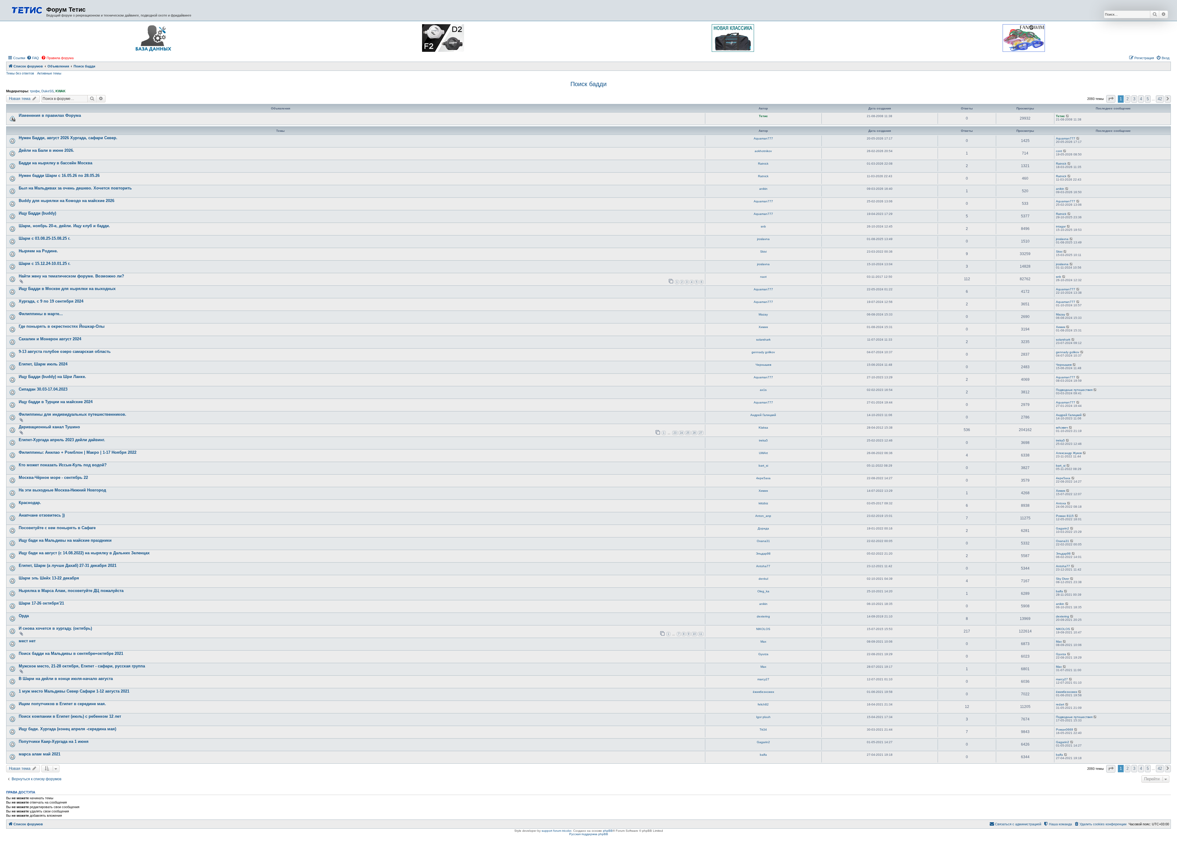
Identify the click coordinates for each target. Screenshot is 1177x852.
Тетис (763, 116)
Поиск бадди (588, 84)
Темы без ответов (20, 73)
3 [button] (1134, 99)
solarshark (763, 339)
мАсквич (1062, 427)
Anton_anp (763, 516)
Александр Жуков (1069, 453)
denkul (763, 578)
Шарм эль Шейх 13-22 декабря (49, 578)
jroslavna (763, 239)
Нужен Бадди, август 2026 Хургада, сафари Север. (68, 138)
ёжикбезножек (763, 691)
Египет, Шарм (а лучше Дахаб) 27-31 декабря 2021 (67, 565)
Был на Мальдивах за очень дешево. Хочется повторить (75, 188)
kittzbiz (763, 503)
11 (700, 634)
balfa (1059, 591)
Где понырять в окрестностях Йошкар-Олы (62, 326)
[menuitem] (33, 58)
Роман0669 (1064, 729)
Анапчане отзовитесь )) (42, 515)
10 (694, 634)
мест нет (27, 641)
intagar (1061, 226)
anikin (763, 188)
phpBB (608, 830)
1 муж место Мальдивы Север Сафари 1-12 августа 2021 (74, 691)
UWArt (763, 453)
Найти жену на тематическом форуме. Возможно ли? (71, 276)
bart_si (763, 465)
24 (681, 432)
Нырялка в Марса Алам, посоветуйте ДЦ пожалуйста (71, 590)
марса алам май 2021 (39, 754)
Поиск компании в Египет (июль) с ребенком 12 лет (70, 716)
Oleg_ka (763, 591)
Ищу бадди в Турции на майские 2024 (56, 401)
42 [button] (1160, 99)
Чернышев (763, 364)
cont (1059, 151)
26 (694, 432)
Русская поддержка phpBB (588, 834)
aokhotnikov (763, 151)
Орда (24, 615)
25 (687, 432)
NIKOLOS (763, 629)
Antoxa (1061, 503)
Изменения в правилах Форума (50, 115)
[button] (1110, 99)
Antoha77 (763, 566)
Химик (763, 327)
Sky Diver (1062, 578)
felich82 (763, 704)
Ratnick (763, 163)
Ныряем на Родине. (38, 251)
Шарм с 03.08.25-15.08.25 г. (44, 238)
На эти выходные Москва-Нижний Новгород (62, 490)
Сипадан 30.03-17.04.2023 (43, 389)
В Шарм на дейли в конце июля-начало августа (66, 678)
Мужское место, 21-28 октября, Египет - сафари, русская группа (82, 666)
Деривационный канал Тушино (49, 427)
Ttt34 (763, 729)
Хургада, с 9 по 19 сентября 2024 (51, 301)
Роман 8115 (1065, 516)
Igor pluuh (763, 717)
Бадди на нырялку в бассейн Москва (55, 163)
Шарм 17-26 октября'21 (41, 603)
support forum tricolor (556, 830)
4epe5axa (763, 478)
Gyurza (763, 654)
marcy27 (763, 679)
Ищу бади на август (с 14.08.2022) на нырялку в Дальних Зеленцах (84, 553)
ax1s (763, 390)
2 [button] (1127, 99)
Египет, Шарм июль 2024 (43, 364)
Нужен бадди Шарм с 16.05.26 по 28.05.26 (59, 175)
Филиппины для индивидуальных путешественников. (72, 414)
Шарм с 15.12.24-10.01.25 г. (44, 263)
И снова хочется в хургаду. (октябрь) (55, 628)
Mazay (763, 314)
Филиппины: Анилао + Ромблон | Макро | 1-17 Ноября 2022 (77, 452)
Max (763, 641)
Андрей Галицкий (763, 415)
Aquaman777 (763, 138)
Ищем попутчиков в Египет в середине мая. (62, 703)
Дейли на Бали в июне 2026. (46, 150)
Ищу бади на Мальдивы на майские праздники (65, 540)
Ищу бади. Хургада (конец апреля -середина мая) (67, 729)
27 (700, 432)
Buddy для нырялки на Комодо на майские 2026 (66, 200)
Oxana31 (763, 541)
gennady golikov (763, 352)
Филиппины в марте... (41, 313)
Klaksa (763, 427)
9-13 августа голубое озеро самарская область (65, 351)
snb (763, 226)
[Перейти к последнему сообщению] (1068, 116)
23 (674, 432)
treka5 (763, 440)
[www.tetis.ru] (27, 10)
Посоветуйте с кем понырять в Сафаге (57, 527)
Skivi (763, 251)
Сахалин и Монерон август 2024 (50, 339)
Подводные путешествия (1074, 390)
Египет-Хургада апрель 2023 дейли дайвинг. (62, 439)
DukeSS (47, 91)
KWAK (60, 91)
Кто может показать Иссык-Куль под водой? (63, 465)
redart (1060, 704)
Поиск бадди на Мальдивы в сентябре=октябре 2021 (71, 653)
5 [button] (1148, 99)
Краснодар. (30, 502)
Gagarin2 (1062, 528)
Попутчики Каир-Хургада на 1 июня (54, 741)
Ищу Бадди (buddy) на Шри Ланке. (52, 376)
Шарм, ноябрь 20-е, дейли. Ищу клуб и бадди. (64, 226)
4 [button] (1141, 99)
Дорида (763, 528)
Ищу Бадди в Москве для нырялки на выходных (67, 288)
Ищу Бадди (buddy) (37, 213)
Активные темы (49, 73)
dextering (763, 616)
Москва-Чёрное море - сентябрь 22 (53, 477)
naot (763, 276)
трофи (35, 91)
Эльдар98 (763, 553)
